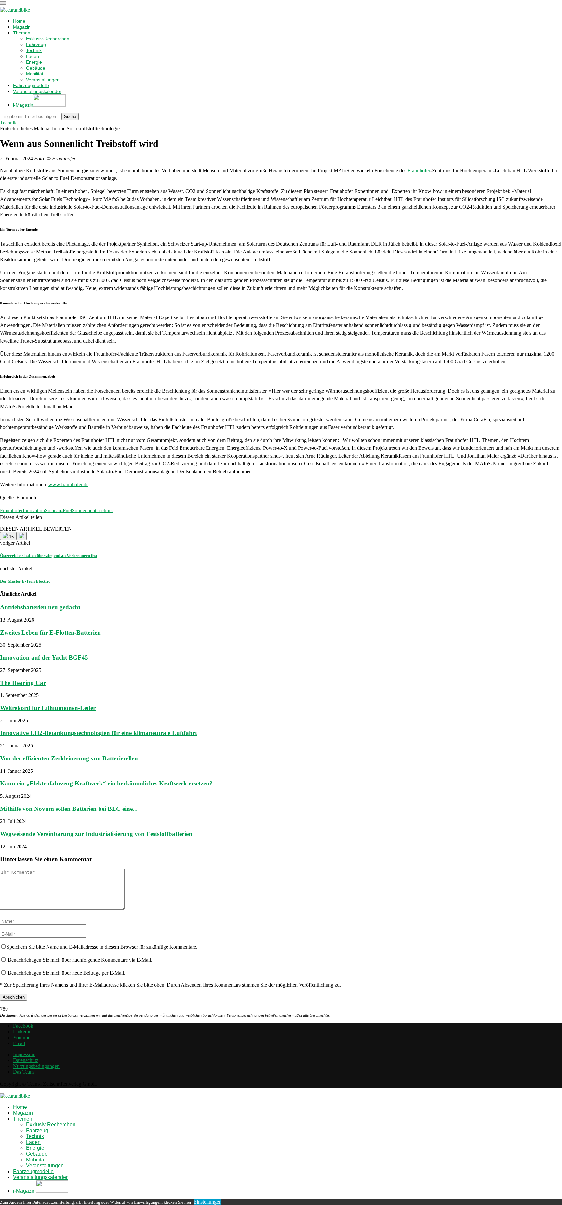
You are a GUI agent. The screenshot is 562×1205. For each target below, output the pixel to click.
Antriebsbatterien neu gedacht (40, 607)
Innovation (34, 510)
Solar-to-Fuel (58, 510)
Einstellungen (207, 1202)
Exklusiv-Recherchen (47, 38)
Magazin (22, 27)
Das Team (23, 1072)
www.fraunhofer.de (68, 484)
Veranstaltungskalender (37, 91)
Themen (21, 32)
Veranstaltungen (43, 79)
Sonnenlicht (84, 510)
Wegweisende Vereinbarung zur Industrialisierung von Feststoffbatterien (96, 833)
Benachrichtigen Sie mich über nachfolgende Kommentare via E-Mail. (80, 960)
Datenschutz (25, 1060)
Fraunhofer (419, 170)
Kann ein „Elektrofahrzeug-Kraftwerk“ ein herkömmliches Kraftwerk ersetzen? (106, 783)
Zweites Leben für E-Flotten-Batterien (50, 632)
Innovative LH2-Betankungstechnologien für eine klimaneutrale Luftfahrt (98, 733)
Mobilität (34, 73)
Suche (70, 116)
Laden (32, 56)
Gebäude (35, 68)
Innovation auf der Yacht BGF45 (44, 657)
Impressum (24, 1054)
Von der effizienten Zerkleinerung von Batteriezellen (69, 758)
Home (19, 21)
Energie (34, 62)
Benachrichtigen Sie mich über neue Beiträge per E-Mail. (66, 973)
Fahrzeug (36, 44)
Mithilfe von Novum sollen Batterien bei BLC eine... (69, 808)
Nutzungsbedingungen (36, 1066)
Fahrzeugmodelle (31, 85)
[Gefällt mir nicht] (21, 536)
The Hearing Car (23, 683)
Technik (34, 50)
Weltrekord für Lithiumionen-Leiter (48, 708)
